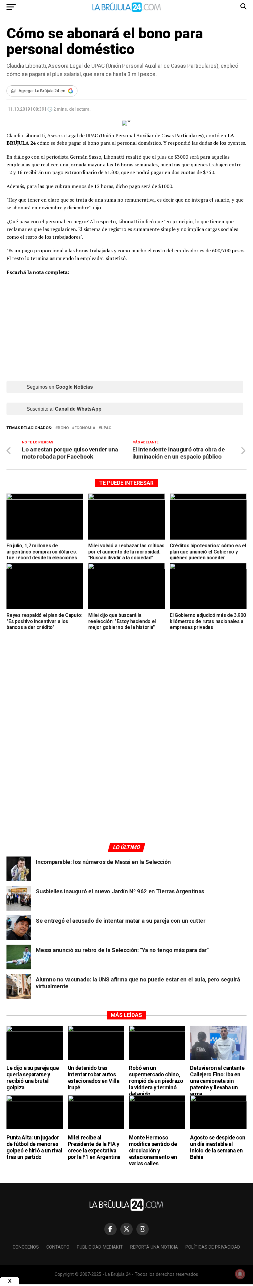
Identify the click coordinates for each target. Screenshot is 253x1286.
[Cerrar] (9, 1281)
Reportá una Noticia (154, 1247)
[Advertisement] (126, 702)
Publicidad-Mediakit (100, 1247)
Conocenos (26, 1247)
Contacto (57, 1247)
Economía (84, 428)
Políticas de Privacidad (212, 1247)
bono (63, 428)
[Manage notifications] (240, 1274)
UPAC (106, 428)
